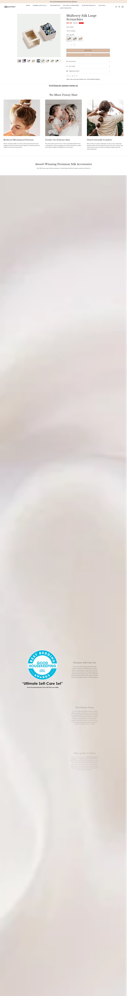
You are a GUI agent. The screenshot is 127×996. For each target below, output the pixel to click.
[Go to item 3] (29, 61)
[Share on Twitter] (72, 76)
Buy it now (88, 55)
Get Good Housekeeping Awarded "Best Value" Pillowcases (63, 1)
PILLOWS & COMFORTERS (71, 5)
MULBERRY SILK (55, 5)
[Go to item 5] (38, 61)
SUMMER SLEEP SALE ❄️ (40, 5)
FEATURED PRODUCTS (88, 5)
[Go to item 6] (43, 61)
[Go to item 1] (19, 61)
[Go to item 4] (33, 61)
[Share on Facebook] (70, 76)
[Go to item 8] (52, 61)
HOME (28, 5)
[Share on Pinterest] (74, 76)
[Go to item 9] (57, 61)
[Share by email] (76, 76)
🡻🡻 (63, 86)
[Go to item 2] (24, 61)
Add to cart (88, 50)
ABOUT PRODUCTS (65, 8)
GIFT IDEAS (101, 5)
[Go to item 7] (47, 61)
